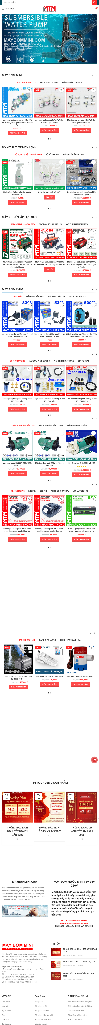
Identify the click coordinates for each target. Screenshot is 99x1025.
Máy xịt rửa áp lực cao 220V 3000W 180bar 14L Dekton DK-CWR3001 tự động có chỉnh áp (17, 264)
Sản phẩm (39, 1002)
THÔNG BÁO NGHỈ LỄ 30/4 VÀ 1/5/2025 (79, 962)
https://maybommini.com (21, 979)
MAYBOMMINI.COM (61, 892)
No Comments (78, 955)
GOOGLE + (69, 926)
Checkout (6, 1019)
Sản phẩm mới (41, 1006)
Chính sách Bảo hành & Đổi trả (80, 1006)
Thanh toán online (75, 1019)
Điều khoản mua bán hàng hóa (80, 1002)
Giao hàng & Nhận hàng (77, 1015)
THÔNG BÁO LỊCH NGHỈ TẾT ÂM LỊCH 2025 (82, 831)
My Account (6, 1011)
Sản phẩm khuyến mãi (44, 1015)
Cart (3, 1015)
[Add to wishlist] (29, 90)
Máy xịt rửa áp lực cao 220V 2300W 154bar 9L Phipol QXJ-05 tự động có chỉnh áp (81, 264)
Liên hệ (5, 1006)
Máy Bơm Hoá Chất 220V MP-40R (81, 463)
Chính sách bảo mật (76, 1011)
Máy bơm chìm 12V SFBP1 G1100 (80, 676)
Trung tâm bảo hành (43, 1019)
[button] (17, 133)
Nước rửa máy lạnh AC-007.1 (49, 192)
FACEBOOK (59, 926)
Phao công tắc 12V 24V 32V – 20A (49, 676)
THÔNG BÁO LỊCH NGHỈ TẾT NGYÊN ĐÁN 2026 (17, 831)
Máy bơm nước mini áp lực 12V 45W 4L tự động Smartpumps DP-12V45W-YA (17, 122)
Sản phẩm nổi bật (42, 1011)
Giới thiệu (6, 1002)
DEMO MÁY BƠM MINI (84, 926)
